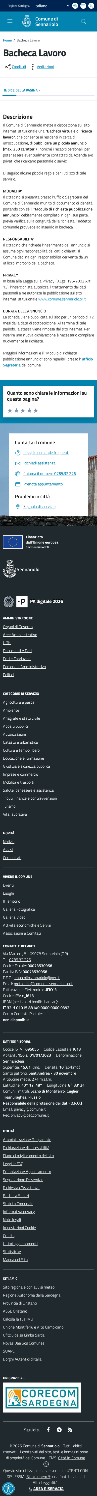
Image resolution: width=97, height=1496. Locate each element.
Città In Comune (71, 1458)
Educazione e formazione (23, 758)
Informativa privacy (19, 1212)
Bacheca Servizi (16, 1196)
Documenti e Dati (17, 651)
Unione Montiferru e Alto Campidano (33, 1327)
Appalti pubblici (15, 726)
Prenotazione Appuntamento (27, 1172)
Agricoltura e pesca (18, 702)
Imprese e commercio (20, 774)
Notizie (8, 842)
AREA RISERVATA (48, 1489)
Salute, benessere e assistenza (28, 790)
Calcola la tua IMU (18, 1319)
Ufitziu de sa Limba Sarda (24, 1335)
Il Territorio (11, 901)
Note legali (12, 1220)
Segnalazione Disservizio (23, 1180)
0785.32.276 (20, 960)
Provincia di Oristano (20, 1303)
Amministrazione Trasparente (27, 1140)
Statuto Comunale (18, 1204)
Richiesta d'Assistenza (21, 1188)
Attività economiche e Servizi (27, 925)
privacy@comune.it (30, 1109)
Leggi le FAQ (13, 1164)
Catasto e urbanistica (20, 742)
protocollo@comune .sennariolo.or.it (43, 984)
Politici (8, 675)
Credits (8, 1236)
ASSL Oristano (15, 1311)
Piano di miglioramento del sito (28, 1156)
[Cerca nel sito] (84, 21)
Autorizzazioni (14, 734)
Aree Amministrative (20, 635)
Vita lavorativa (15, 814)
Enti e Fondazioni (17, 659)
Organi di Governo (18, 627)
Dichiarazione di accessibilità (26, 1148)
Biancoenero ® (38, 1477)
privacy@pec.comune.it (30, 1115)
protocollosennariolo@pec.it (36, 978)
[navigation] (10, 21)
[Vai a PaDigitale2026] (33, 601)
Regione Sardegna (18, 5)
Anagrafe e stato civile (21, 718)
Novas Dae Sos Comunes (23, 1343)
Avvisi (8, 850)
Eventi (8, 885)
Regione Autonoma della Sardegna (31, 1295)
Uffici (7, 643)
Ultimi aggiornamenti (20, 1244)
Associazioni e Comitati (22, 933)
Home (7, 40)
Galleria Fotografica (19, 909)
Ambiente (11, 710)
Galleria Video (14, 917)
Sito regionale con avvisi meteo (28, 1287)
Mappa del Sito (15, 1260)
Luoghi (8, 893)
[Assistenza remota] (46, 1464)
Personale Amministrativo (24, 667)
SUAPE (9, 1351)
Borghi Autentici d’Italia (22, 1359)
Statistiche (12, 1252)
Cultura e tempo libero (21, 750)
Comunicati (12, 858)
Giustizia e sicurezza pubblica (26, 766)
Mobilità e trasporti (18, 782)
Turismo (9, 806)
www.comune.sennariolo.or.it (62, 299)
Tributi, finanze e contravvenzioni (30, 798)
